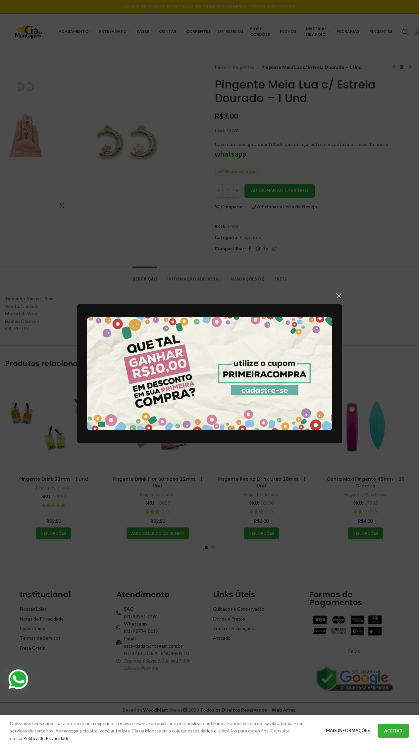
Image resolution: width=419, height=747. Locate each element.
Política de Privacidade (46, 738)
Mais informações (348, 730)
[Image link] (209, 373)
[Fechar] (339, 295)
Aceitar (393, 730)
